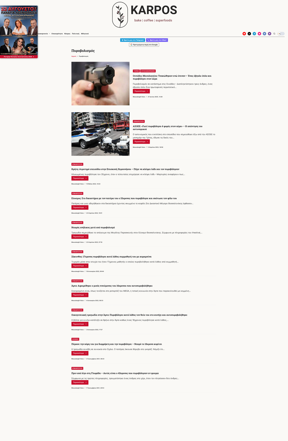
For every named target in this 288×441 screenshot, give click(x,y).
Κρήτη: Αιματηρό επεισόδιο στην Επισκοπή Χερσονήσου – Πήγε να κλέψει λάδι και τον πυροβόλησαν (125, 169)
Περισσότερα (142, 91)
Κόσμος (67, 34)
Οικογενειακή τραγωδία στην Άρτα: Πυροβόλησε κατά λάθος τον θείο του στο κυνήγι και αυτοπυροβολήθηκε (129, 314)
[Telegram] (254, 33)
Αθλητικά (85, 34)
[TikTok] (249, 33)
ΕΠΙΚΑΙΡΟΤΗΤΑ (139, 121)
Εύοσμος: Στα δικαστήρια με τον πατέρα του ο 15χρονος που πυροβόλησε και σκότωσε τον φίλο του (124, 198)
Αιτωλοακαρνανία (40, 34)
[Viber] (269, 33)
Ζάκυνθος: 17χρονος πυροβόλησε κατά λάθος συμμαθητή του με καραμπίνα (111, 256)
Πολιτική (75, 34)
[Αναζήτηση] (274, 33)
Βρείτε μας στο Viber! (158, 40)
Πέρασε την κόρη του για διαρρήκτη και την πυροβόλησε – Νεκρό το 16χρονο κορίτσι (116, 344)
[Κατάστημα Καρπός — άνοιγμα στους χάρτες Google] (144, 14)
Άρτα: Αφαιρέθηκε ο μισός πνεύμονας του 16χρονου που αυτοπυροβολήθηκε (112, 285)
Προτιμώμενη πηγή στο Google (145, 45)
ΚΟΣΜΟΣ (75, 339)
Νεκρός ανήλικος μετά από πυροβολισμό (93, 227)
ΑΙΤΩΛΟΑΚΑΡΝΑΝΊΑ (148, 71)
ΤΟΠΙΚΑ (136, 71)
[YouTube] (244, 33)
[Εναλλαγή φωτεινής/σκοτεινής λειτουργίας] (281, 33)
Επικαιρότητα (57, 34)
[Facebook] (264, 33)
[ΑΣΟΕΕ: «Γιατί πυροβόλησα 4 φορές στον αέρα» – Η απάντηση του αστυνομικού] (100, 134)
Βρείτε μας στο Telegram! (134, 40)
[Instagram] (259, 33)
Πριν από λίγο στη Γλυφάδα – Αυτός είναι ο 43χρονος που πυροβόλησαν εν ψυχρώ (115, 373)
